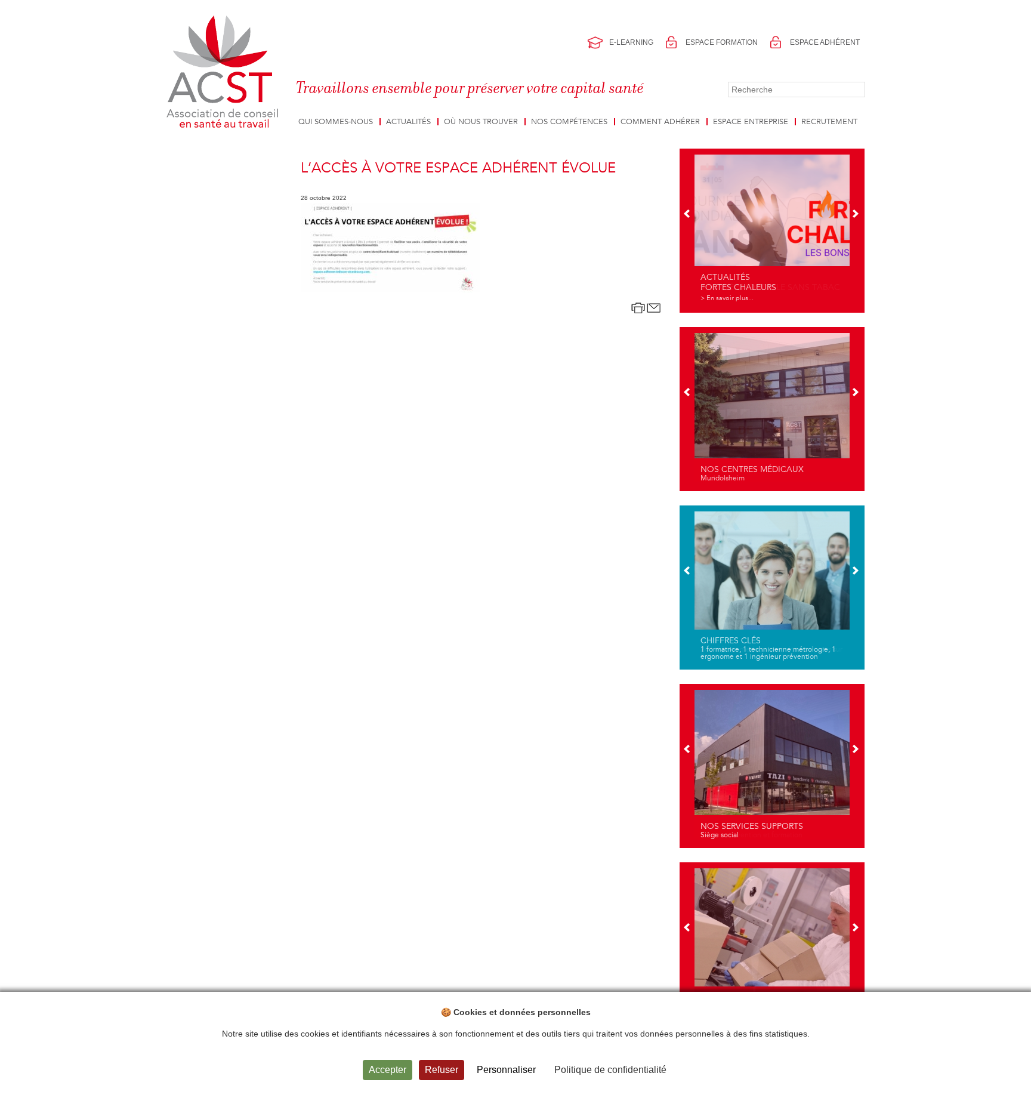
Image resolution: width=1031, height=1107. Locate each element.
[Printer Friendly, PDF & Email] (646, 308)
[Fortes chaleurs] (772, 229)
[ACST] (224, 72)
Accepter (387, 1070)
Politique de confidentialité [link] (610, 1070)
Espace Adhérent (825, 42)
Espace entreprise (750, 122)
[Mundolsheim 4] (772, 407)
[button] (688, 214)
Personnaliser (506, 1070)
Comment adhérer (660, 122)
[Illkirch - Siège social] (772, 764)
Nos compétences (569, 122)
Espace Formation (722, 42)
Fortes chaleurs (738, 287)
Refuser (441, 1070)
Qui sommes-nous (335, 122)
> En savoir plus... (727, 298)
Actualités (408, 122)
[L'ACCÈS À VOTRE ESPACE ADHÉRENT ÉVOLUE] (390, 247)
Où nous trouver (481, 122)
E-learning (631, 42)
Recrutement (829, 122)
